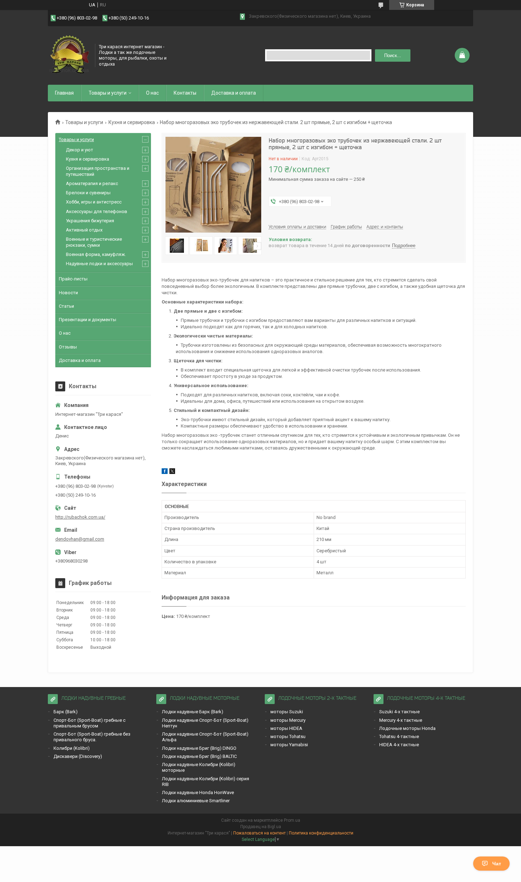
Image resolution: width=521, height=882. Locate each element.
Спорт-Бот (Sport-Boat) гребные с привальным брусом (89, 723)
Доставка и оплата (233, 93)
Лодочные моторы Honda (407, 728)
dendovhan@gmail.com (79, 539)
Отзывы (68, 347)
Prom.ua (292, 820)
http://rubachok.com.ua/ (80, 517)
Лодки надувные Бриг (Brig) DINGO (199, 748)
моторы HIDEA (286, 728)
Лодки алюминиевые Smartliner (196, 800)
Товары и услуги (108, 93)
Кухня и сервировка (131, 122)
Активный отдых (84, 230)
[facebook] (165, 472)
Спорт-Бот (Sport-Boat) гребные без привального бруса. (92, 736)
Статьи (66, 306)
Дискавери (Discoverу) (78, 756)
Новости (68, 292)
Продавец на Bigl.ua (260, 826)
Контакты (185, 93)
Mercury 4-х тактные (400, 720)
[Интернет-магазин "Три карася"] (69, 54)
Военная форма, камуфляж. (96, 254)
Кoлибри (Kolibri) (72, 748)
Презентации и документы (87, 319)
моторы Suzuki (286, 711)
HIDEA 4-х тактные (399, 744)
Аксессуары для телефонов (96, 211)
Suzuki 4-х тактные (399, 711)
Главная (64, 93)
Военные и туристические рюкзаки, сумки (94, 241)
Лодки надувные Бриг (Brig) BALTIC (199, 756)
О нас (152, 93)
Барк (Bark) (66, 711)
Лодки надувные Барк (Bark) (192, 711)
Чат (496, 863)
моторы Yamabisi (289, 744)
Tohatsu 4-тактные (399, 736)
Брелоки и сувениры (88, 192)
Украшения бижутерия (90, 220)
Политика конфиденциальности (321, 833)
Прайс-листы (73, 278)
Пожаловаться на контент (259, 833)
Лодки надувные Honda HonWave (198, 792)
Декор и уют (79, 149)
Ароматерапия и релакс (92, 183)
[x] (172, 472)
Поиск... (392, 55)
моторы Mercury (288, 720)
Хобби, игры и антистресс (94, 202)
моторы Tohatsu (288, 736)
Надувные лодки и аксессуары (99, 263)
